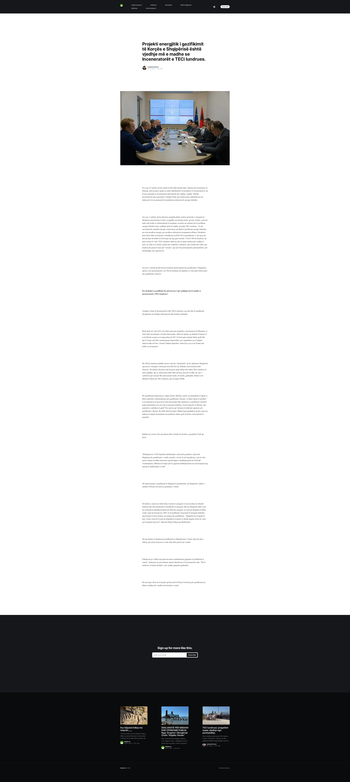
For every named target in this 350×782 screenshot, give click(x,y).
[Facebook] (214, 7)
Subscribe (225, 7)
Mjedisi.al (127, 741)
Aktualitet (168, 5)
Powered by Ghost (224, 768)
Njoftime (134, 8)
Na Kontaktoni (151, 8)
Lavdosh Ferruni (153, 67)
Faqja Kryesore (136, 5)
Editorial (153, 5)
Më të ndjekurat (186, 5)
